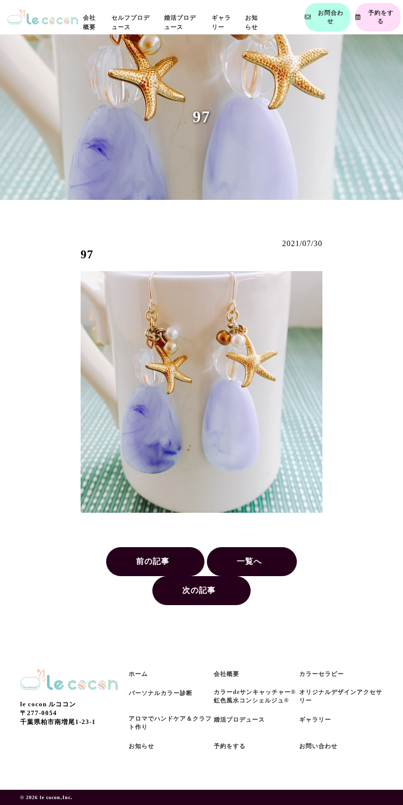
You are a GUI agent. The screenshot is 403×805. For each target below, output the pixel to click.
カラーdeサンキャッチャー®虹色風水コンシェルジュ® (255, 696)
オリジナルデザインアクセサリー (340, 696)
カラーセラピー (321, 673)
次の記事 (199, 590)
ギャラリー (315, 719)
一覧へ (249, 561)
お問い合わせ (318, 746)
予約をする (230, 746)
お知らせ (141, 746)
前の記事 (153, 561)
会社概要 (226, 673)
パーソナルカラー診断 (161, 693)
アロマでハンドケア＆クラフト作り (170, 722)
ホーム (138, 673)
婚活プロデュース (239, 719)
